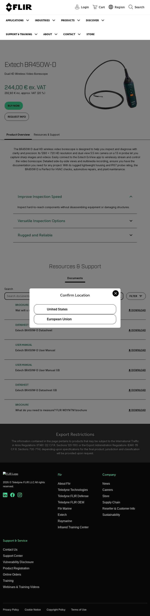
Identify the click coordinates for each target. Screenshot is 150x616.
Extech (62, 514)
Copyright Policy (56, 609)
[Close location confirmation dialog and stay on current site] (115, 293)
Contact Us (10, 549)
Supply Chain (111, 502)
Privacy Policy (11, 609)
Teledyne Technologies (73, 489)
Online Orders (12, 574)
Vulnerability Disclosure (18, 562)
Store (91, 34)
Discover (92, 20)
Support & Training (19, 34)
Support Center (13, 555)
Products (68, 20)
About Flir (64, 483)
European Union (59, 319)
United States (57, 309)
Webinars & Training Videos (21, 587)
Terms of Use (79, 609)
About (47, 34)
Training (8, 580)
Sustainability (111, 514)
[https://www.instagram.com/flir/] (20, 495)
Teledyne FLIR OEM (71, 502)
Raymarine (65, 521)
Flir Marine (65, 508)
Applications (15, 20)
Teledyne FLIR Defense (73, 496)
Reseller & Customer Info (118, 508)
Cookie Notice (33, 609)
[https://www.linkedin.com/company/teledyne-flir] (5, 495)
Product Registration (16, 568)
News (106, 483)
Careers (107, 489)
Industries (42, 20)
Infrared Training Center (73, 527)
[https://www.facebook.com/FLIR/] (12, 495)
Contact (69, 34)
